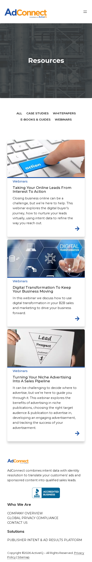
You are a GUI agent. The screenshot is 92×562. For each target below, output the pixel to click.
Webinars (20, 181)
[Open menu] (85, 11)
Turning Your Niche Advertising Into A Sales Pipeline (42, 379)
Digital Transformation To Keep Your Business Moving (42, 289)
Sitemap (24, 557)
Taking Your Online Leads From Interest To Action (42, 190)
